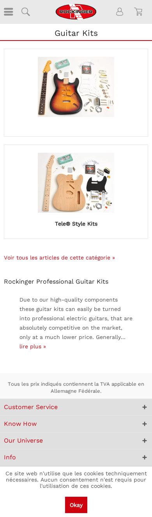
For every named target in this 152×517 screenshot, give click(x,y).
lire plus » (32, 346)
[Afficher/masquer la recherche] (25, 11)
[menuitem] (8, 11)
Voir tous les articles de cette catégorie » (59, 257)
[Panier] (139, 11)
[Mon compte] (120, 11)
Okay (76, 505)
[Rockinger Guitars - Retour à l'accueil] (75, 11)
